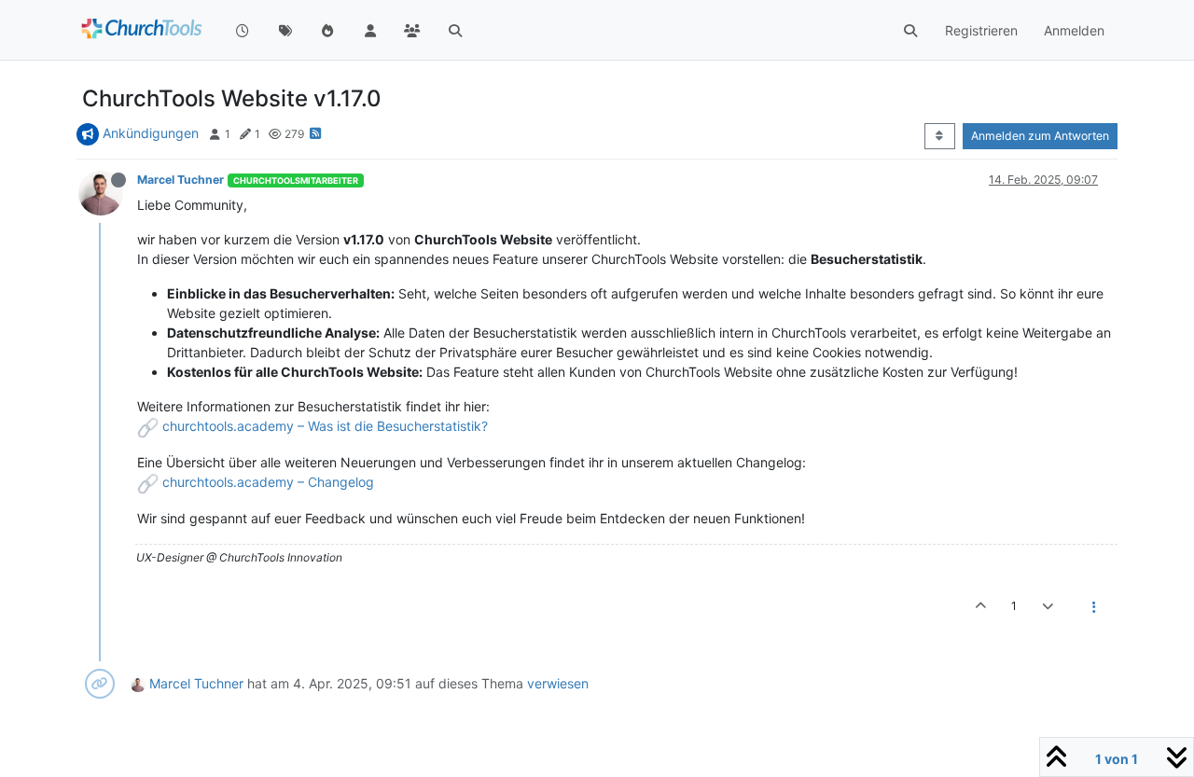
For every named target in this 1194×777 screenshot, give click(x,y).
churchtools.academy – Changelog (268, 482)
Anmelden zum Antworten (1040, 136)
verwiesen (558, 683)
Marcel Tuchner (180, 180)
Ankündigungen (151, 133)
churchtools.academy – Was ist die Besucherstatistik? (325, 426)
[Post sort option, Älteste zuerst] (939, 136)
